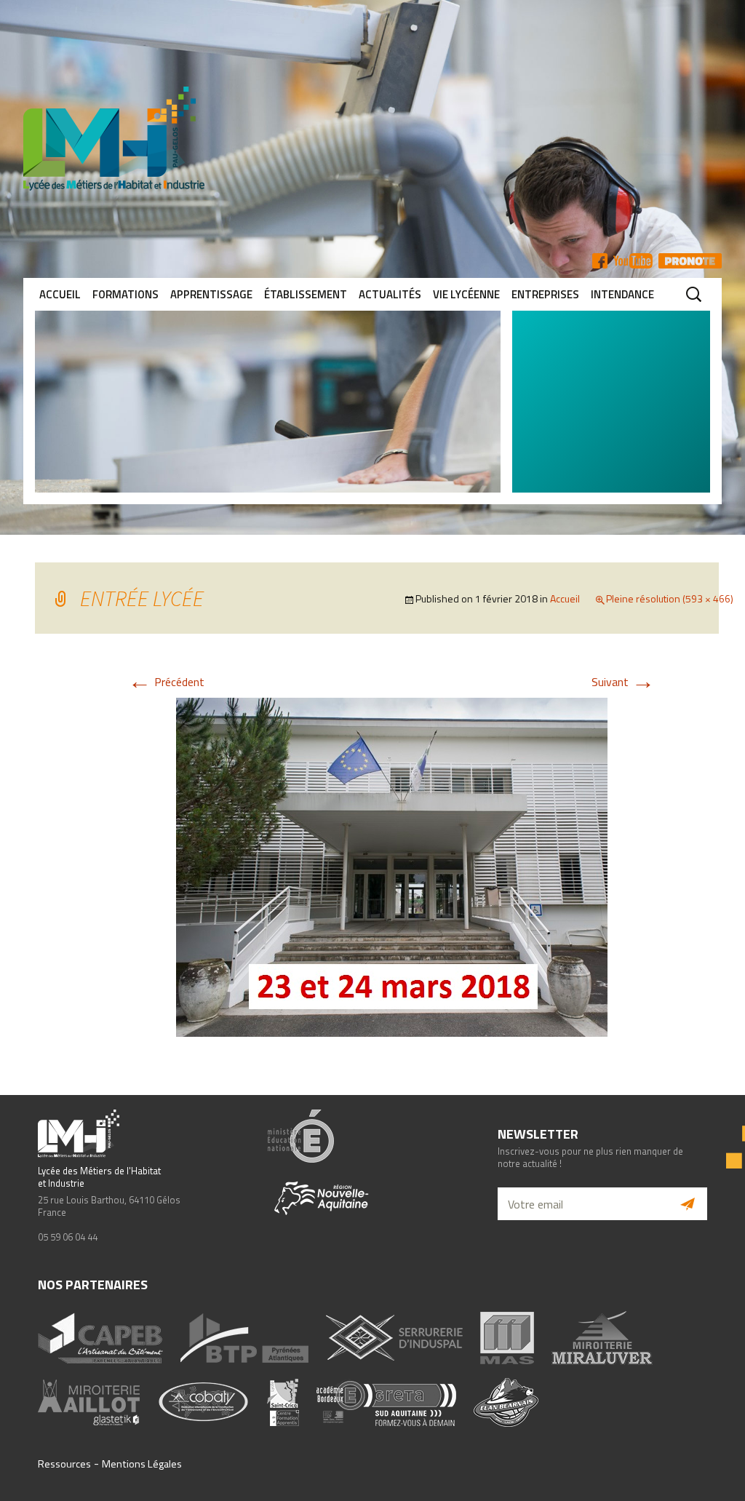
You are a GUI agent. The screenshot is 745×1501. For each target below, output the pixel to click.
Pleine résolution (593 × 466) (669, 598)
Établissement (305, 294)
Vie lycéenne (466, 294)
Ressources (64, 1464)
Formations (125, 294)
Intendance (622, 294)
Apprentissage (211, 294)
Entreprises (545, 294)
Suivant (623, 681)
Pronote (690, 260)
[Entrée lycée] (391, 866)
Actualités (390, 294)
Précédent (166, 681)
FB (599, 260)
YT (633, 260)
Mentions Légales (142, 1464)
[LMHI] (372, 138)
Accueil (60, 294)
